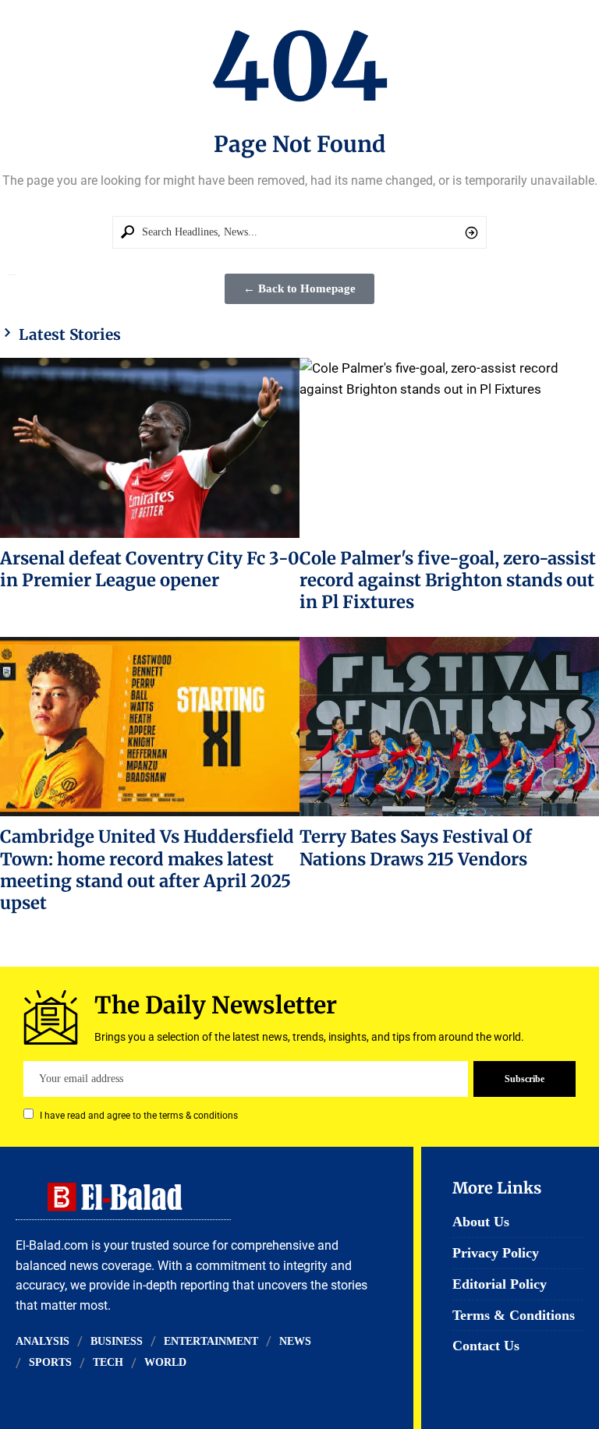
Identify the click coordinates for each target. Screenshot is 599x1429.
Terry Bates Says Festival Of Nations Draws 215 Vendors (416, 847)
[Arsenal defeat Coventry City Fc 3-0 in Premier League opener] (150, 447)
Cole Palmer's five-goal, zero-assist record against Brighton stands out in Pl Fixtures (448, 580)
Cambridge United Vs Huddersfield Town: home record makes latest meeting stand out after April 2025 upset (147, 870)
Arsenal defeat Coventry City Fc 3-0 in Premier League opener (150, 569)
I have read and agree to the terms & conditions (139, 1115)
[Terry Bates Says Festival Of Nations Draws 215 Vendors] (449, 726)
